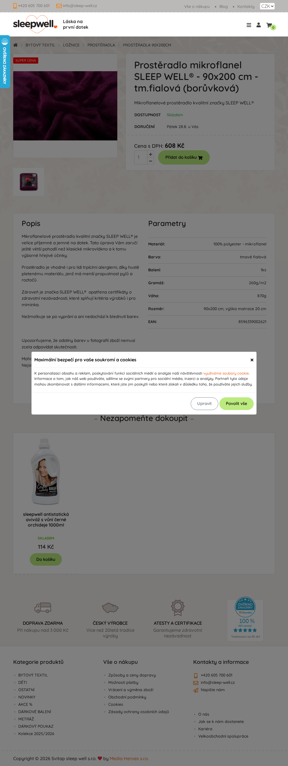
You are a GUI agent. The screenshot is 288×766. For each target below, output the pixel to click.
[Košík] (269, 24)
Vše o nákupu (197, 6)
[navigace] (250, 24)
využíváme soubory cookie (226, 373)
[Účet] (258, 24)
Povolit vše (236, 403)
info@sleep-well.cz (80, 5)
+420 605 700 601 (34, 5)
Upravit (204, 403)
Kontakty (246, 6)
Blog (223, 6)
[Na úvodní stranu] (35, 24)
